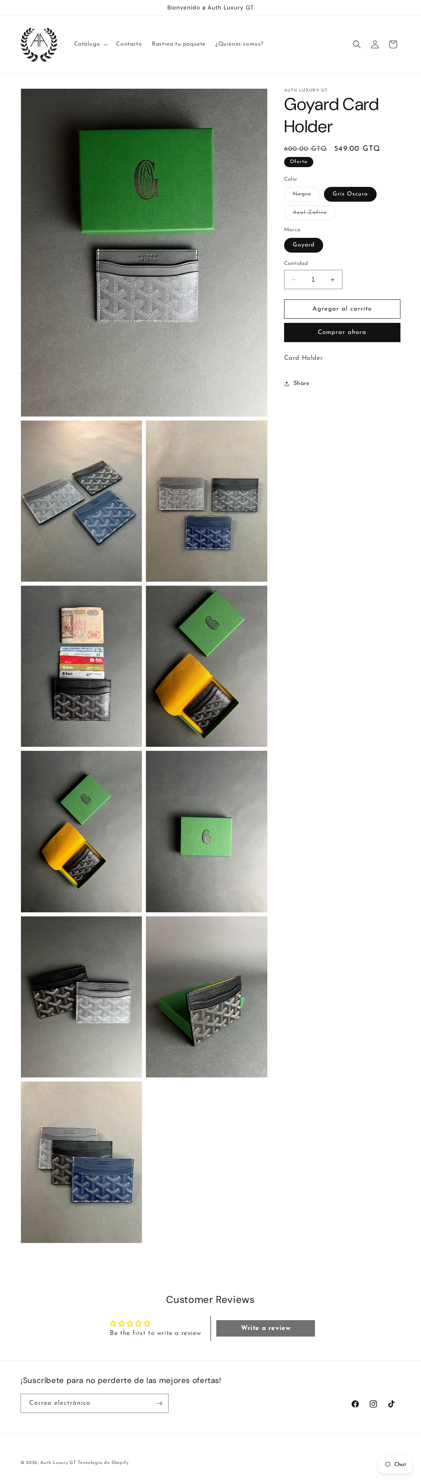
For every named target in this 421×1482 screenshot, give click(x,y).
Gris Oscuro (350, 194)
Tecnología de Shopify (103, 1463)
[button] (90, 44)
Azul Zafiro (314, 214)
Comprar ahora (342, 332)
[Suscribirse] (159, 1403)
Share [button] (302, 383)
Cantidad (296, 263)
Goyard (304, 245)
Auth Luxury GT (58, 1463)
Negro (306, 196)
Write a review (265, 1328)
